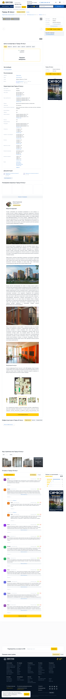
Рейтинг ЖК (51, 681)
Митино (41, 14)
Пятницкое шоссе (31, 14)
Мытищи (18, 668)
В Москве (8, 668)
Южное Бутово (30, 671)
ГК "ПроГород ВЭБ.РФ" (57, 24)
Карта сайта (52, 692)
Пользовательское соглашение (43, 692)
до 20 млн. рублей (52, 667)
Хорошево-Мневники (31, 664)
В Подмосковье (9, 678)
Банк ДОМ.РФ (18, 163)
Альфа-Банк (18, 161)
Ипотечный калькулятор (32, 682)
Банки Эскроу (30, 678)
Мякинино (40, 671)
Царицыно (29, 667)
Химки (18, 667)
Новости (50, 678)
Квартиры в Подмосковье (11, 667)
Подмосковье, (5, 14)
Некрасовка (40, 664)
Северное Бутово (31, 672)
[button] (41, 29)
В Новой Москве (9, 671)
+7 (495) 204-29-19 (44, 2)
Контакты (40, 690)
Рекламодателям (41, 688)
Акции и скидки (30, 681)
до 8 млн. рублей (52, 664)
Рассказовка (40, 667)
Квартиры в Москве (10, 664)
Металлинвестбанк (19, 164)
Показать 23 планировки (22, 196)
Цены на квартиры (5, 6)
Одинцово (18, 671)
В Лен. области (9, 681)
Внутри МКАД (51, 671)
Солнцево (29, 668)
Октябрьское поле (41, 672)
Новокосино (40, 668)
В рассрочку (51, 668)
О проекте (40, 686)
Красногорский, (11, 14)
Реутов (18, 672)
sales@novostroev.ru (20, 689)
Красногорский (19, 77)
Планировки (12, 6)
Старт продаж (51, 672)
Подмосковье (18, 75)
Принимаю (27, 694)
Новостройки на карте (42, 678)
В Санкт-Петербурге (10, 672)
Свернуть (18, 167)
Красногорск (19, 664)
